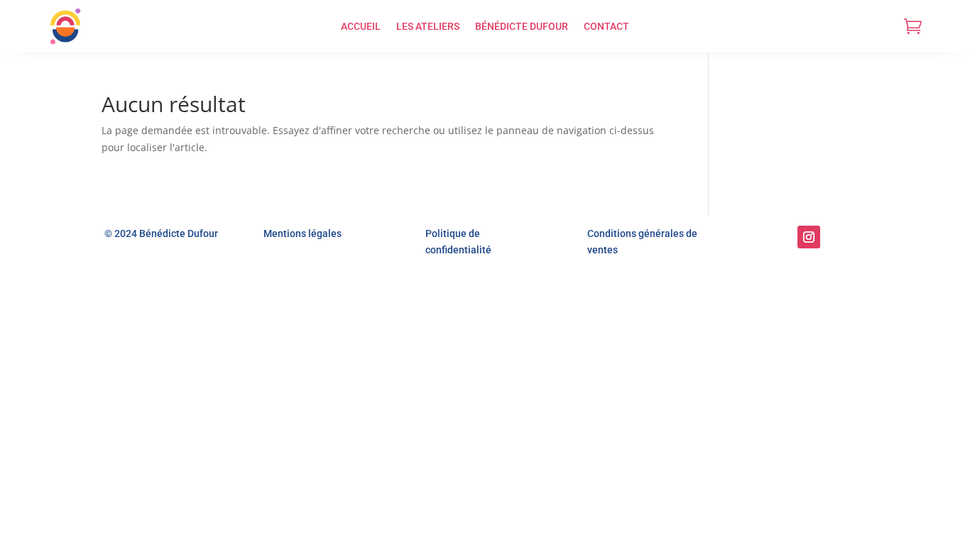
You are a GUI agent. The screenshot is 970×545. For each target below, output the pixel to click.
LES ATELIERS (427, 26)
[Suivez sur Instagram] (808, 237)
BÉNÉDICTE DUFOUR (521, 26)
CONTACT (606, 26)
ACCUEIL (361, 26)
